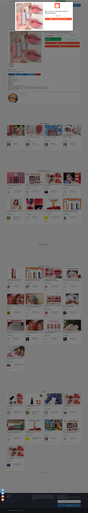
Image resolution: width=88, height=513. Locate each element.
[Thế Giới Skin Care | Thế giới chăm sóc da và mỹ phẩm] (2, 490)
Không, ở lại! (58, 15)
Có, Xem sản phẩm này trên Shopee (59, 19)
